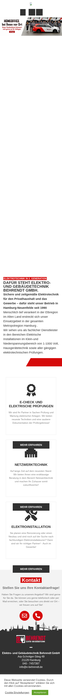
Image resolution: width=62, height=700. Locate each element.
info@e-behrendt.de (31, 667)
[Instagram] (34, 672)
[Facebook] (27, 672)
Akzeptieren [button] (40, 692)
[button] (23, 12)
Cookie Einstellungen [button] (17, 692)
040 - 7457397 (31, 663)
